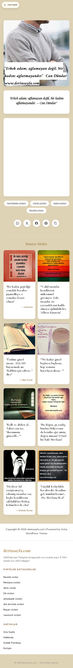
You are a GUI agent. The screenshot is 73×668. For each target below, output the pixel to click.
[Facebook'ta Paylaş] (36, 223)
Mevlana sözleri (11, 582)
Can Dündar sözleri (16, 203)
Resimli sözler (36, 210)
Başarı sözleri (10, 609)
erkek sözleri (39, 203)
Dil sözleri (8, 593)
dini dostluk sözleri (13, 604)
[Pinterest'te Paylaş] (46, 223)
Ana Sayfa (12, 4)
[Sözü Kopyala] (55, 223)
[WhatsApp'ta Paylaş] (17, 223)
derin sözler (9, 588)
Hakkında (8, 637)
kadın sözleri (59, 203)
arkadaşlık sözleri (12, 598)
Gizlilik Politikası (12, 642)
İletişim (7, 648)
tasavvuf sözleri (12, 615)
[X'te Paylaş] (27, 223)
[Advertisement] (36, 157)
